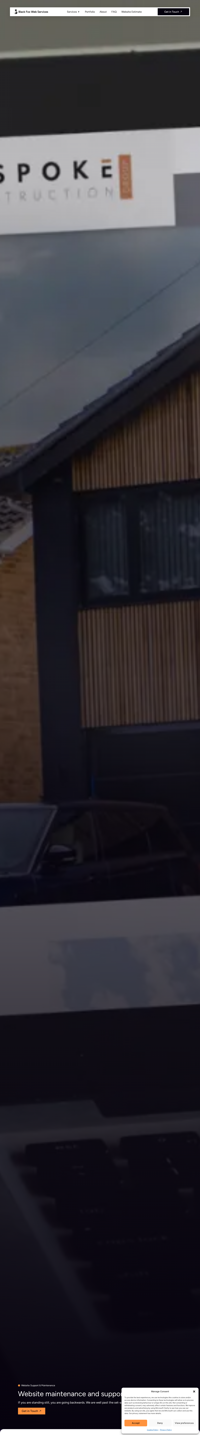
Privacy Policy (166, 1430)
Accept (136, 1423)
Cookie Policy (152, 1430)
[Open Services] (79, 12)
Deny (160, 1423)
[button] (194, 1391)
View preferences (184, 1423)
